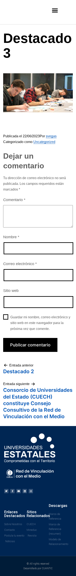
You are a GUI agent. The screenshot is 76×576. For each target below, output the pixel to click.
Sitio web (11, 291)
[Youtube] (18, 491)
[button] (55, 10)
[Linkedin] (25, 491)
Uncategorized (44, 142)
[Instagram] (31, 491)
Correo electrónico (20, 264)
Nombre (11, 237)
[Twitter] (6, 491)
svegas (51, 136)
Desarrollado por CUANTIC (38, 568)
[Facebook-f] (12, 491)
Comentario (14, 200)
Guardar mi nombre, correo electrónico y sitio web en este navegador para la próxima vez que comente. (40, 322)
